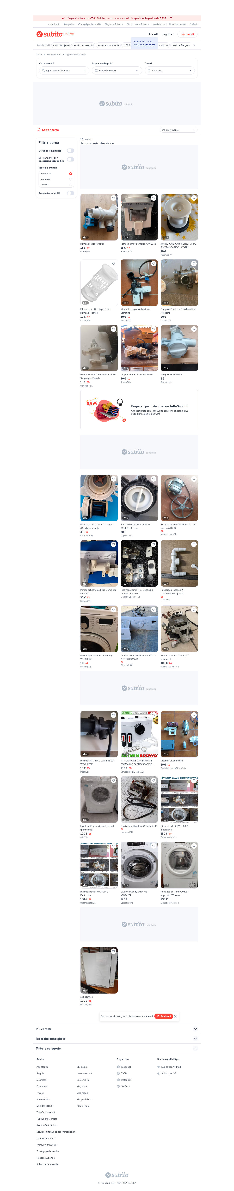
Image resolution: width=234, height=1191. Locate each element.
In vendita (46, 173)
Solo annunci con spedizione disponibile (51, 159)
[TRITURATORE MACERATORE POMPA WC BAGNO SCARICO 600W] (139, 742)
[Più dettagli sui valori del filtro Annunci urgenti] (58, 193)
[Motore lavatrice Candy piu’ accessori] (179, 636)
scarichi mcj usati (61, 45)
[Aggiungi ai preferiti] (113, 198)
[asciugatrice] (99, 976)
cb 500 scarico (130, 45)
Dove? (148, 63)
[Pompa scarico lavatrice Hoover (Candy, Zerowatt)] (99, 506)
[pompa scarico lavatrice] (99, 225)
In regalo (45, 179)
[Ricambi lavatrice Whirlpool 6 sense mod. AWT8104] (179, 506)
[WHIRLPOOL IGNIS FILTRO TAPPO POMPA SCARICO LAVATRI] (179, 225)
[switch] (70, 150)
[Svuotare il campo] (85, 71)
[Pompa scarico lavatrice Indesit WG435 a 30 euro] (139, 506)
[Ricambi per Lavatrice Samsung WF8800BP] (99, 636)
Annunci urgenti (47, 193)
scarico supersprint (84, 45)
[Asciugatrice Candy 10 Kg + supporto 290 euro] (179, 873)
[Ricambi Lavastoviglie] (179, 742)
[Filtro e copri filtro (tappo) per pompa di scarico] (99, 290)
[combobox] (64, 71)
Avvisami (166, 1016)
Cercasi (44, 184)
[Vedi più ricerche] (195, 45)
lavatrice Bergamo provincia (186, 45)
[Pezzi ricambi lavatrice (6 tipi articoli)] (139, 807)
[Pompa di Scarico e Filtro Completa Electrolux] (99, 571)
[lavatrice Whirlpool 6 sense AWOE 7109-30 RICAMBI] (139, 636)
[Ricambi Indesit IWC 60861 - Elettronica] (179, 807)
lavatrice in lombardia (108, 45)
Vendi (190, 34)
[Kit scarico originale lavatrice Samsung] (139, 290)
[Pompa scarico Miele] (179, 356)
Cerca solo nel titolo (50, 150)
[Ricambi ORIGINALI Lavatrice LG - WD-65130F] (99, 742)
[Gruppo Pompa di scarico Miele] (139, 356)
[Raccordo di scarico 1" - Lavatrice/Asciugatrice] (179, 571)
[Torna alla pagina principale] (56, 34)
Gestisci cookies (45, 1105)
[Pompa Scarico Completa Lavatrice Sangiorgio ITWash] (99, 356)
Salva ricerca (50, 130)
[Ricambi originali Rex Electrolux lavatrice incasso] (139, 571)
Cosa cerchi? (46, 63)
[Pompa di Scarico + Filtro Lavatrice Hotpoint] (179, 290)
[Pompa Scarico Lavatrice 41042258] (139, 225)
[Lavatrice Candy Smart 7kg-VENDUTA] (139, 873)
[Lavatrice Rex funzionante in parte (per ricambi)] (99, 807)
